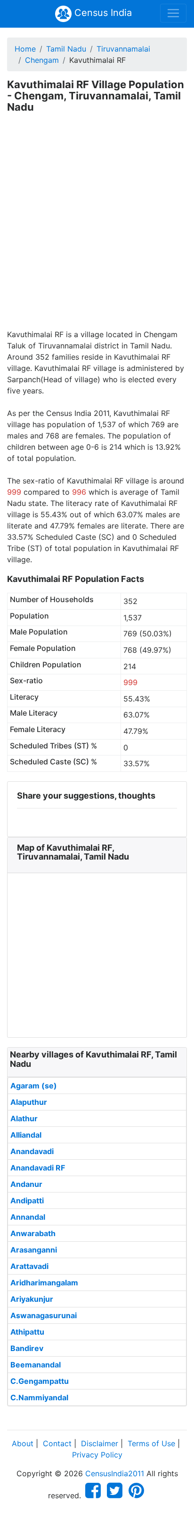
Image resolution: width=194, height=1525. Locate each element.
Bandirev (26, 1348)
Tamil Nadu (66, 48)
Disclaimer (99, 1443)
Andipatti (27, 1200)
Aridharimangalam (44, 1282)
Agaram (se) (33, 1085)
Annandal (27, 1217)
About (22, 1443)
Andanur (26, 1184)
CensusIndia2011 (114, 1473)
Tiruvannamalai (123, 48)
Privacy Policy (97, 1454)
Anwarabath (33, 1233)
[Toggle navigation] (173, 13)
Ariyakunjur (31, 1299)
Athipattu (27, 1331)
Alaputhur (28, 1102)
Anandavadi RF (37, 1167)
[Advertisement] (97, 227)
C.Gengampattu (39, 1381)
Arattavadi (29, 1266)
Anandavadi (32, 1151)
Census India (102, 12)
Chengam (42, 60)
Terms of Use (151, 1443)
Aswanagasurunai (43, 1315)
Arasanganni (33, 1249)
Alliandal (25, 1135)
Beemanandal (35, 1364)
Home (25, 48)
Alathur (24, 1118)
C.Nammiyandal (39, 1397)
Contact (57, 1443)
